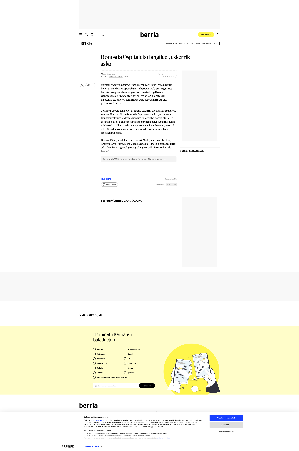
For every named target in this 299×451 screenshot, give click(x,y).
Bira (198, 43)
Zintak (216, 43)
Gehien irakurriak (192, 150)
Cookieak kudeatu (91, 446)
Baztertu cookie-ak (226, 432)
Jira (192, 43)
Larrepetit (184, 43)
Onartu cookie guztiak (226, 418)
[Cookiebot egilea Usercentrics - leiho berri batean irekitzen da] (68, 446)
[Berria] (88, 407)
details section (163, 438)
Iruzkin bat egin (111, 184)
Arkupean (206, 43)
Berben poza (171, 43)
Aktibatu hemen (155, 159)
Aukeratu (225, 425)
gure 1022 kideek (98, 420)
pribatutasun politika (114, 377)
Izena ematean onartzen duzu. (114, 377)
